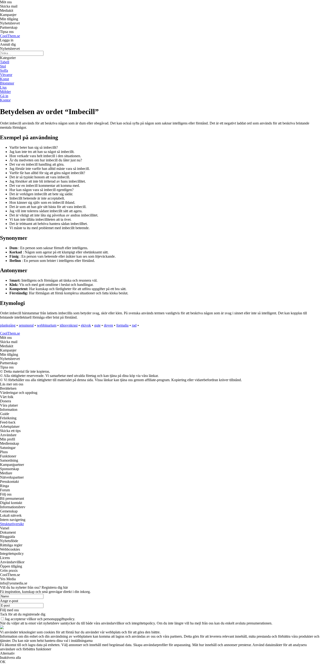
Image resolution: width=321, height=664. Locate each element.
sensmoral (26, 325)
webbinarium (46, 325)
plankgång (8, 325)
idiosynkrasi (69, 325)
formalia (122, 325)
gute (97, 325)
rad (134, 325)
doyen (108, 325)
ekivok (86, 325)
